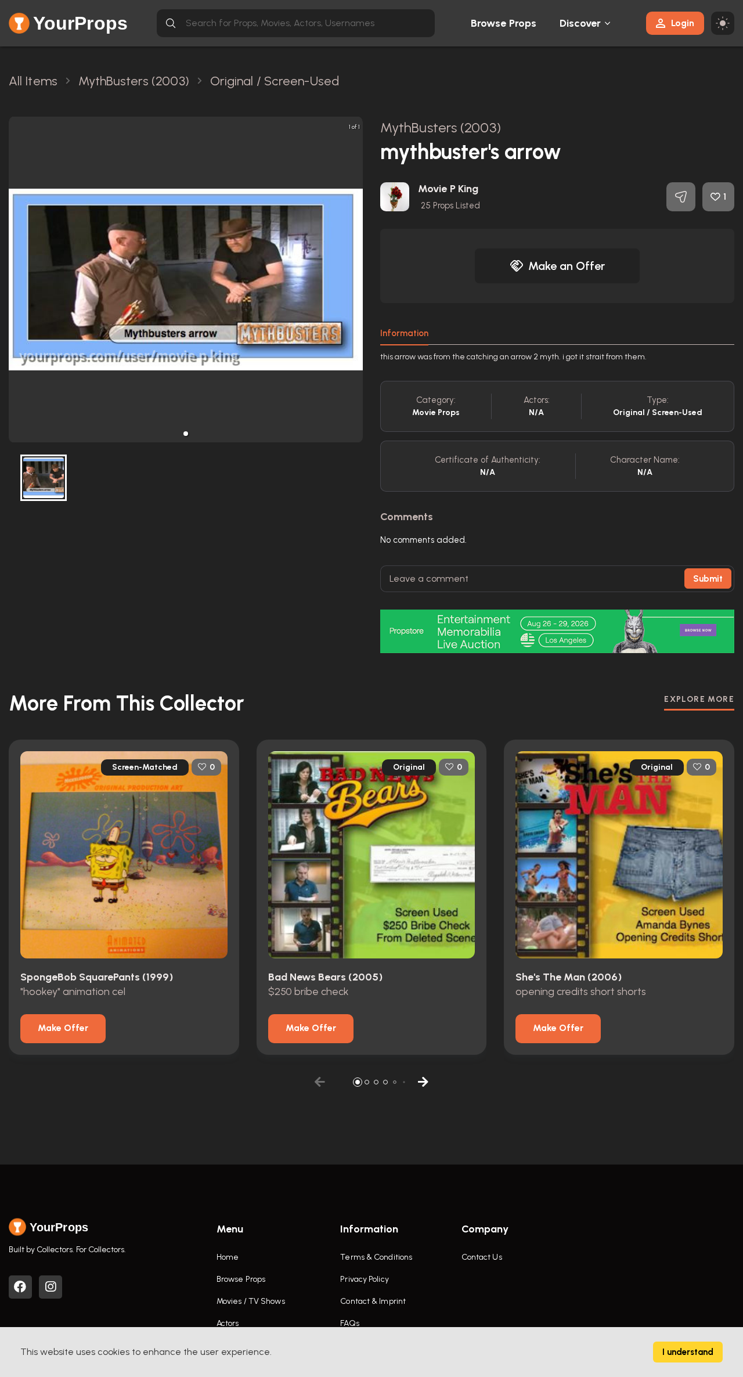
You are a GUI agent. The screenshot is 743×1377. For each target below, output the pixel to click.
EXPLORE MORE (699, 699)
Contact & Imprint (373, 1301)
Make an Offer (566, 266)
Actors (228, 1323)
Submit (708, 579)
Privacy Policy (364, 1279)
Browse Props (503, 23)
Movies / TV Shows (251, 1301)
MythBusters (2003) (440, 127)
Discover (580, 23)
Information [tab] (404, 333)
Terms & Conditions (376, 1257)
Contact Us (481, 1257)
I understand (687, 1352)
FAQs (349, 1323)
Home (228, 1257)
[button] (185, 433)
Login (682, 22)
